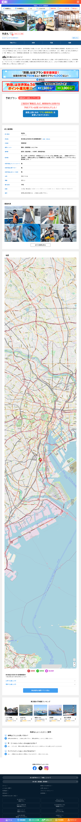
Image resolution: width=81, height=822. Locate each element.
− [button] (74, 665)
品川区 (8, 37)
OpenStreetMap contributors (70, 668)
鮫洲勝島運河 (14, 37)
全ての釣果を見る (40, 245)
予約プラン (13, 42)
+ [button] (74, 663)
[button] (1, 20)
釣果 (33, 42)
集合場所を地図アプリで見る (40, 690)
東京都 (4, 37)
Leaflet (61, 668)
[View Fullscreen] (74, 659)
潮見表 (48, 139)
